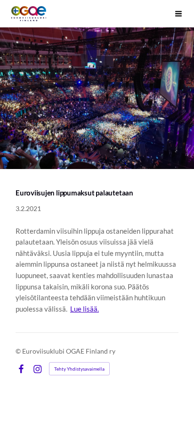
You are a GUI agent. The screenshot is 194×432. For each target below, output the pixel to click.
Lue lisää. (84, 309)
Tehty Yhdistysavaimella (79, 369)
